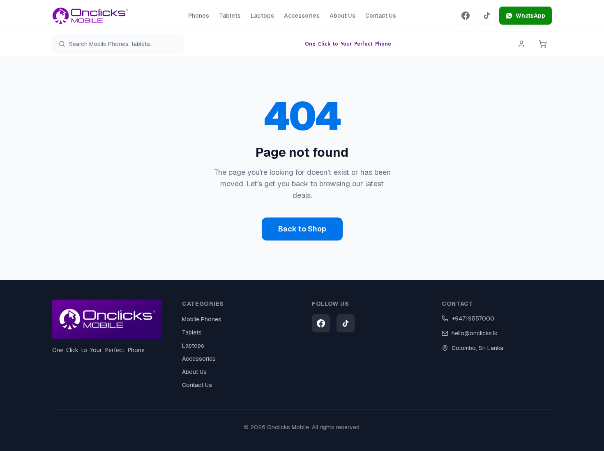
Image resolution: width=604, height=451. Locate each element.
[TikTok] (487, 16)
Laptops (262, 15)
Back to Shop (302, 229)
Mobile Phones (201, 319)
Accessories (302, 15)
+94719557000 (473, 318)
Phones (198, 15)
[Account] (521, 44)
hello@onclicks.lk (475, 333)
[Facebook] (465, 16)
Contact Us (380, 15)
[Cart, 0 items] (543, 44)
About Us (342, 15)
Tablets (230, 15)
